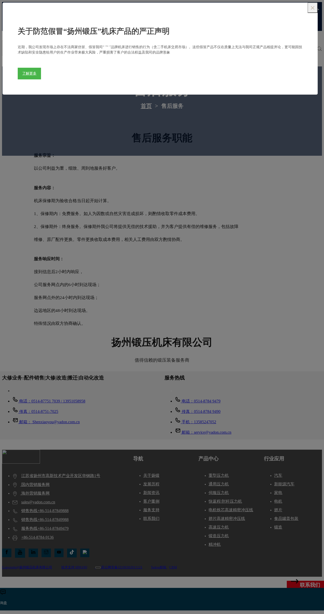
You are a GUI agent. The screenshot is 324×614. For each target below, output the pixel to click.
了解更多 (29, 73)
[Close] (313, 8)
